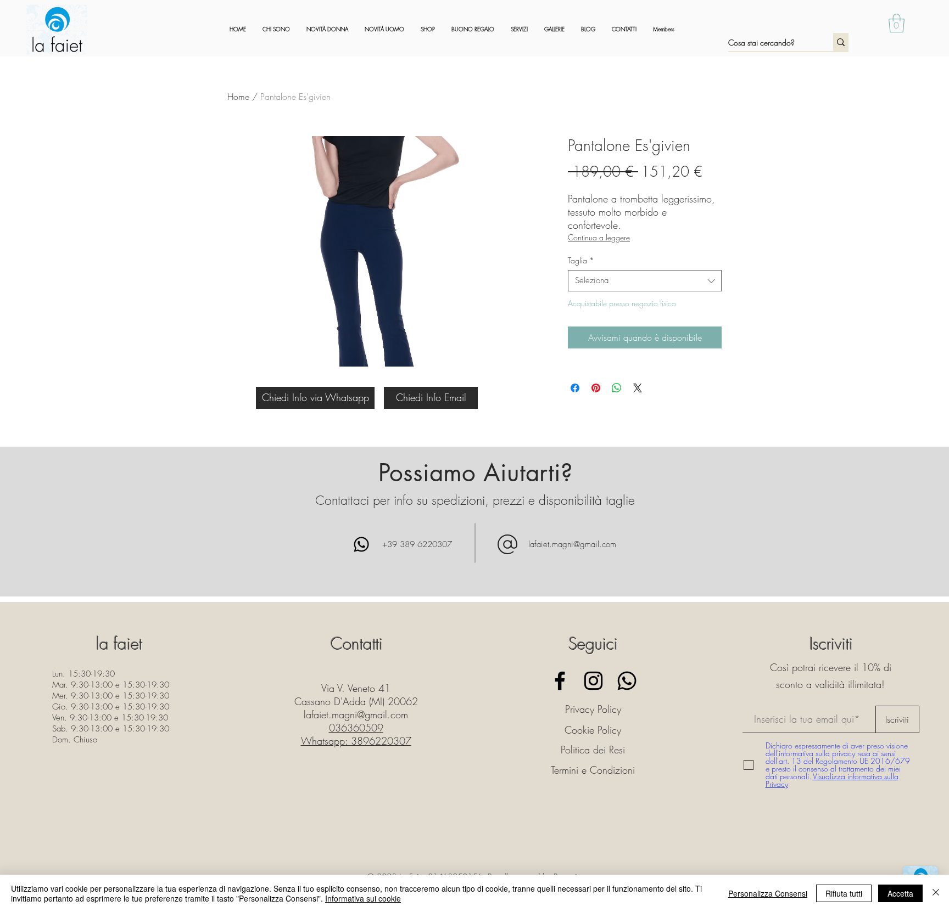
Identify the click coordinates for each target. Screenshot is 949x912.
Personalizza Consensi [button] (767, 893)
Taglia (581, 260)
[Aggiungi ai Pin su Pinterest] (595, 388)
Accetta (900, 893)
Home (238, 97)
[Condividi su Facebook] (575, 388)
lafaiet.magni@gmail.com (572, 544)
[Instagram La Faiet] (593, 680)
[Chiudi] (935, 893)
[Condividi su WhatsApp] (616, 388)
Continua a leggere (599, 237)
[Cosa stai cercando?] (840, 42)
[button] (897, 23)
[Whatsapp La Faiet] (627, 680)
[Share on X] (637, 388)
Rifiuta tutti (843, 893)
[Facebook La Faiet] (560, 680)
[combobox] (645, 280)
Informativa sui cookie (363, 898)
